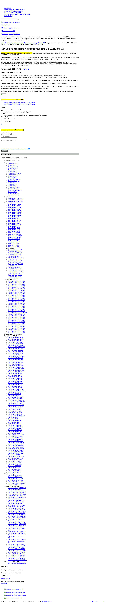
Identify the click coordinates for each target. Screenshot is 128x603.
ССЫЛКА (4, 583)
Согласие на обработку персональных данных (14, 149)
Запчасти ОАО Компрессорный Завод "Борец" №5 (30, 43)
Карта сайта (94, 601)
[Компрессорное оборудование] (53, 22)
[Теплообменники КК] (53, 31)
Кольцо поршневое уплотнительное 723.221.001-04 (19, 104)
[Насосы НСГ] (53, 25)
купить (25, 69)
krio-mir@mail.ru (5, 578)
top (104, 601)
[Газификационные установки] (53, 34)
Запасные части (10, 43)
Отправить (4, 150)
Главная (3, 43)
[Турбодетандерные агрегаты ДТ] (53, 28)
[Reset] (18, 19)
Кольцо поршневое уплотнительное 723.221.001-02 (19, 102)
